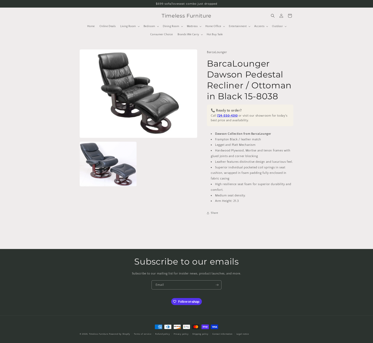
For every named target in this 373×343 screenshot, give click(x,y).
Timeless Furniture (98, 334)
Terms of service (142, 334)
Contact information (222, 334)
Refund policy (162, 334)
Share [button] (214, 213)
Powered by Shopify (119, 334)
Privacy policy (181, 334)
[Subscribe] (217, 284)
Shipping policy (200, 334)
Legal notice (242, 334)
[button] (129, 26)
